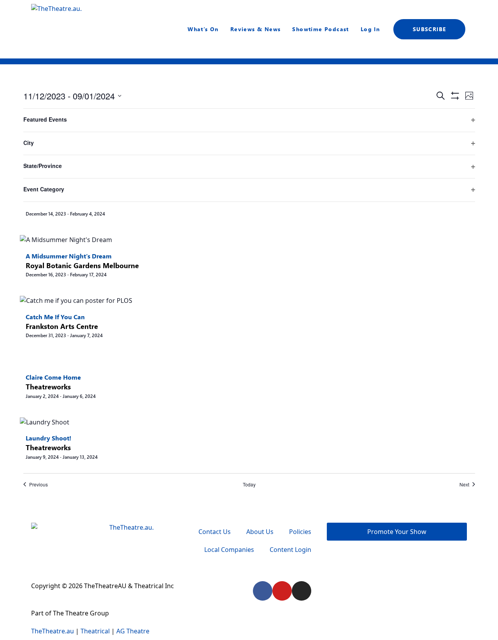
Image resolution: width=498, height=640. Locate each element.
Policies (300, 531)
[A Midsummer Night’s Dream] (66, 239)
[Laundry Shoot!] (44, 421)
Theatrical (95, 631)
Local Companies (229, 549)
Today (249, 484)
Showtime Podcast (320, 29)
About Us (260, 531)
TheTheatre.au (52, 631)
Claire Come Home (53, 377)
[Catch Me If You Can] (76, 300)
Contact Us (214, 531)
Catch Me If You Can (55, 317)
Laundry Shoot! (48, 438)
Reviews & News (255, 29)
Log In (370, 29)
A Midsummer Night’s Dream (69, 256)
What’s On (203, 29)
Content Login (290, 549)
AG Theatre (132, 631)
